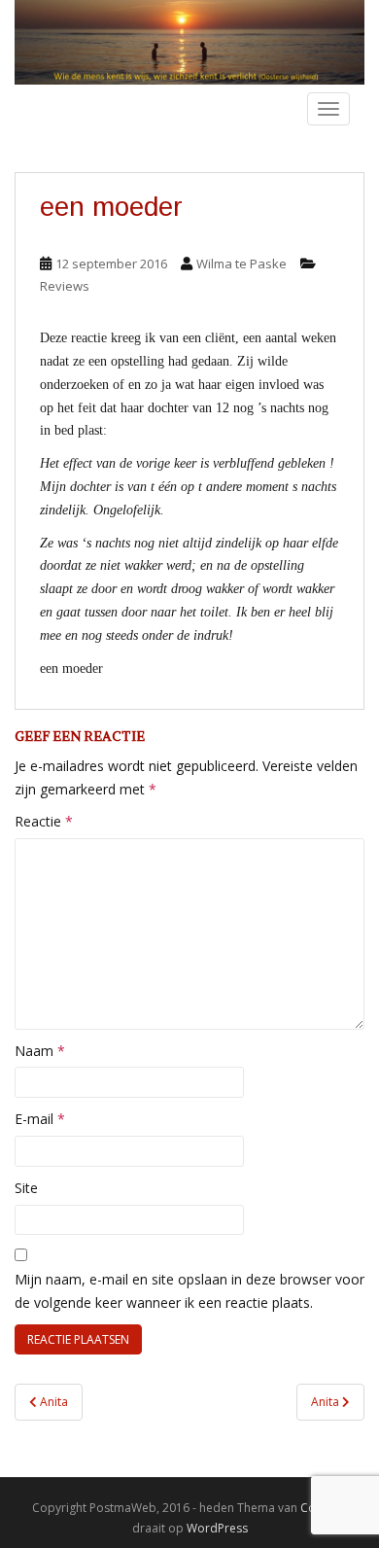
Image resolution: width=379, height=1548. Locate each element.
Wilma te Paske (241, 263)
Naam (40, 1050)
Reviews (64, 286)
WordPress (217, 1528)
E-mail (40, 1118)
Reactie (44, 821)
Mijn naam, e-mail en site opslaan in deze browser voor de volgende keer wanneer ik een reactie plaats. (189, 1291)
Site (26, 1188)
